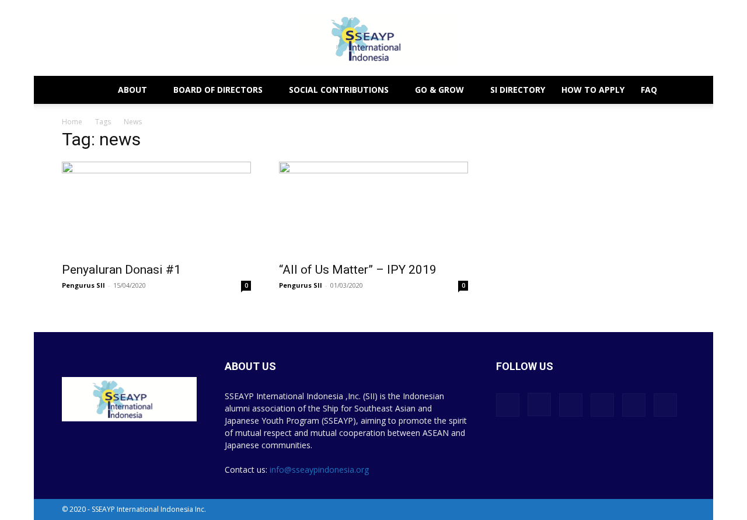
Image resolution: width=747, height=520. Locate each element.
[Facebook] (507, 405)
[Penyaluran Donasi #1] (156, 208)
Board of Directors (218, 89)
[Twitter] (633, 405)
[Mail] (602, 405)
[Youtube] (665, 405)
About (132, 89)
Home (72, 122)
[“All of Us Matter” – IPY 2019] (373, 208)
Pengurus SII (83, 285)
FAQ (649, 89)
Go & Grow (439, 89)
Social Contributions (339, 89)
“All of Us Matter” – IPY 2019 (358, 270)
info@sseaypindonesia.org (319, 469)
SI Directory (517, 89)
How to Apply (592, 89)
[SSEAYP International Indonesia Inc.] (373, 39)
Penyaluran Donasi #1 (121, 270)
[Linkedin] (570, 405)
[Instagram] (539, 404)
